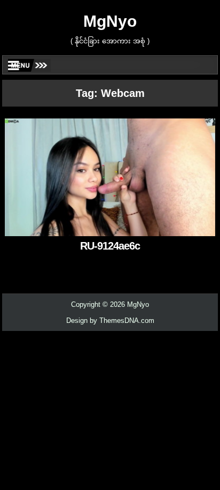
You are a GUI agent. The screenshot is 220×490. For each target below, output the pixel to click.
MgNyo (110, 21)
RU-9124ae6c (110, 246)
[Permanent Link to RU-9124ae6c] (110, 176)
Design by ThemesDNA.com (110, 320)
